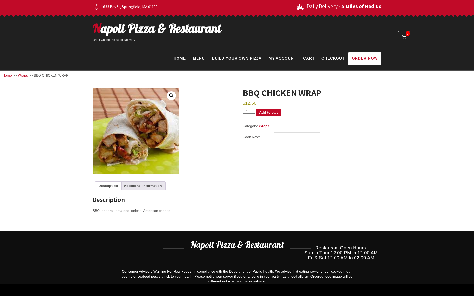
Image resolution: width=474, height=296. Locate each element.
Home (180, 58)
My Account (282, 58)
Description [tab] (108, 186)
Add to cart (268, 112)
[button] (171, 95)
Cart (309, 58)
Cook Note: (251, 137)
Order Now (365, 58)
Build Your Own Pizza (237, 58)
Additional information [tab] (143, 186)
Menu (199, 58)
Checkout (333, 58)
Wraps (23, 75)
